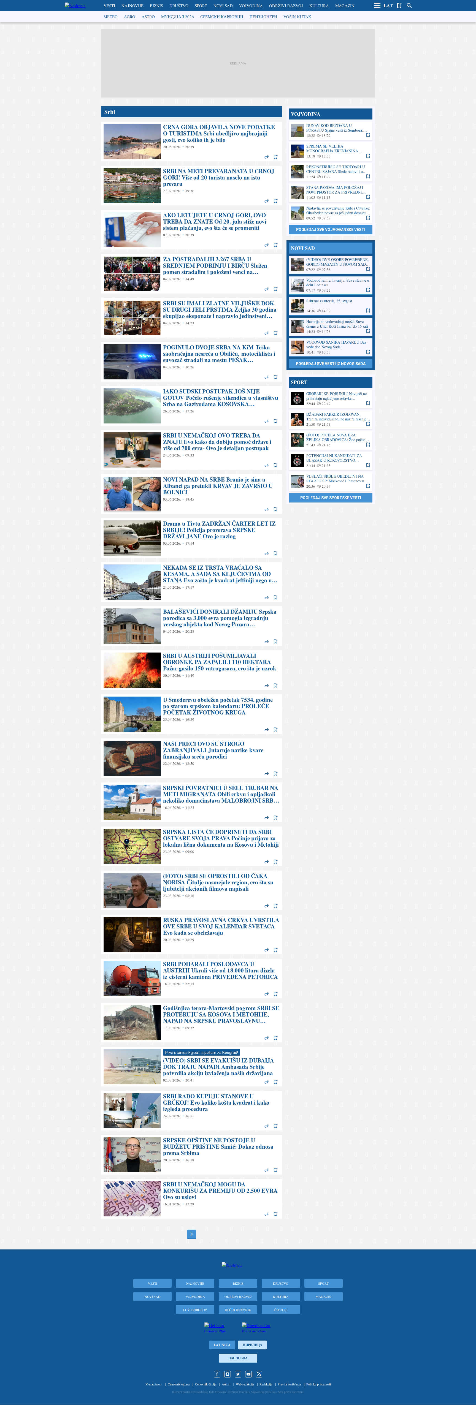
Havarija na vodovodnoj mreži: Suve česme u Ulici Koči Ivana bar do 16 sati (330, 327)
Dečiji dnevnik (238, 1310)
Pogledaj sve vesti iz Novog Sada (331, 364)
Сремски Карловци (221, 16)
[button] (377, 5)
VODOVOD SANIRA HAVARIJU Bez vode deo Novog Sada (330, 347)
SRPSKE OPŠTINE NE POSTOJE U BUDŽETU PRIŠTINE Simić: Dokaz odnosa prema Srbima (191, 1155)
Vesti (109, 5)
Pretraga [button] (409, 5)
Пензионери (263, 16)
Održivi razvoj (286, 5)
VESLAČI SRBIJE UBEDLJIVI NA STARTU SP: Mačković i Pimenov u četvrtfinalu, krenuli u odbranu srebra (330, 481)
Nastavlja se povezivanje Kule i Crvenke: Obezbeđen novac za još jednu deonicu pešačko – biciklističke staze (330, 213)
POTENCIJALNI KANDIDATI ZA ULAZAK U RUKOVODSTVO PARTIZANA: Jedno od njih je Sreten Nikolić (330, 461)
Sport (201, 5)
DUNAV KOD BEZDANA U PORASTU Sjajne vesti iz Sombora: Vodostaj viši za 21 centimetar (330, 131)
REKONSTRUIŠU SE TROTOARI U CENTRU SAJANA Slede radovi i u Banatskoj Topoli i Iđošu (330, 172)
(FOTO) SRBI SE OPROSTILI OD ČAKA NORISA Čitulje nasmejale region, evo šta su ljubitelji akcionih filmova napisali (191, 890)
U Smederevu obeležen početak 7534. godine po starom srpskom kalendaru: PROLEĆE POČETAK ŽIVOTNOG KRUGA (191, 714)
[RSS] (259, 1374)
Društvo (178, 5)
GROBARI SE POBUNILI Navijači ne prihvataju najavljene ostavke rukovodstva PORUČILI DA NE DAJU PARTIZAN (330, 399)
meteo (111, 16)
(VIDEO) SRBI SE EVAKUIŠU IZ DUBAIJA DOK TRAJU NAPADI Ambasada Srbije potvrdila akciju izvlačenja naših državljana (191, 1066)
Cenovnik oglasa (179, 1384)
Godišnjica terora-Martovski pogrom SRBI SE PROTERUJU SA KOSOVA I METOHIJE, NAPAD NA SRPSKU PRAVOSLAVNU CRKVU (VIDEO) (191, 1022)
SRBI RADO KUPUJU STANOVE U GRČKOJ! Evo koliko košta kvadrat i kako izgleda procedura (191, 1110)
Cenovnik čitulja (205, 1384)
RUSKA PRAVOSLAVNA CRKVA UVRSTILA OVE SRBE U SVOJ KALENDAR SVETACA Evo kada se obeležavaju (191, 934)
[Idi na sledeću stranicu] (191, 1234)
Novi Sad (223, 5)
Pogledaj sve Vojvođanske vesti (330, 229)
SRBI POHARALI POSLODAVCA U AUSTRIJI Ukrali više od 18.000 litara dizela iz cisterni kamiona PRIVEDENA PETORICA (191, 978)
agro (129, 16)
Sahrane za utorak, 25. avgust (330, 306)
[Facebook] (217, 1374)
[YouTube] (248, 1374)
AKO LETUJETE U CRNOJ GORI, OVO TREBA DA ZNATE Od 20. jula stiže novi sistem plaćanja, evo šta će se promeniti (191, 229)
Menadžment (153, 1384)
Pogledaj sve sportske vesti (330, 498)
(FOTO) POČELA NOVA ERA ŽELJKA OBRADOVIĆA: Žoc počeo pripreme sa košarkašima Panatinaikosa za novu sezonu (330, 440)
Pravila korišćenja (289, 1384)
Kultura (319, 5)
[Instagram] (227, 1374)
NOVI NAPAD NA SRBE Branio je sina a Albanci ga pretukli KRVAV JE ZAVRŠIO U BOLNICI (191, 494)
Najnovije (132, 5)
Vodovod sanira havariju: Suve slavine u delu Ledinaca (330, 285)
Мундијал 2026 (177, 16)
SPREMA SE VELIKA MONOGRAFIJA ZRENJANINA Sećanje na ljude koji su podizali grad (330, 151)
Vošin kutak (297, 16)
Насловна (238, 1358)
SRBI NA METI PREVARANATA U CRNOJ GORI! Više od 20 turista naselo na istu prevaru (191, 185)
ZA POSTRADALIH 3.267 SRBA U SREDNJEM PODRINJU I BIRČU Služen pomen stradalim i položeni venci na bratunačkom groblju (191, 273)
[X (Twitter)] (238, 1374)
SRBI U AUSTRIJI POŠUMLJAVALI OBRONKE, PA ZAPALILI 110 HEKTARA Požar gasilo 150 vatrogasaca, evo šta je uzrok (191, 670)
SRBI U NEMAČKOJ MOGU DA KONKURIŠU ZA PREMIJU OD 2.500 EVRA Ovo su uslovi (191, 1199)
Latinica (222, 1345)
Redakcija (265, 1384)
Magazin (345, 5)
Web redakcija (245, 1384)
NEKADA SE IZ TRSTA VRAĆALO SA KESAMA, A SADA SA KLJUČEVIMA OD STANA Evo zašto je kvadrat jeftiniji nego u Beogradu (191, 582)
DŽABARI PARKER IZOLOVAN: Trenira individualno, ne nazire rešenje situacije (330, 419)
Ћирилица (252, 1345)
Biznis (156, 5)
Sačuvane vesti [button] (399, 5)
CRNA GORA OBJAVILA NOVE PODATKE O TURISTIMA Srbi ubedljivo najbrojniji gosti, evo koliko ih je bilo (191, 141)
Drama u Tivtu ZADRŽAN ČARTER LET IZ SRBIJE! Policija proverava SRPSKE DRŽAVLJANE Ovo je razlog (191, 538)
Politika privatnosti (318, 1384)
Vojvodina (251, 5)
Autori (226, 1384)
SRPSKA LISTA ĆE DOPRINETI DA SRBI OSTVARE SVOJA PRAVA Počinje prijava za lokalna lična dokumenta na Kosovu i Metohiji (191, 846)
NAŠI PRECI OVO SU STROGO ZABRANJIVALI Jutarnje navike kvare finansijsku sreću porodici (191, 758)
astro (148, 16)
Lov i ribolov (195, 1310)
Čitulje (280, 1310)
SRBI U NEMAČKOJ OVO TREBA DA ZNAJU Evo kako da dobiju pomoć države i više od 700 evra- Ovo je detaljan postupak (191, 450)
